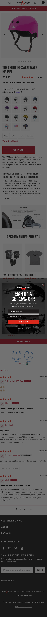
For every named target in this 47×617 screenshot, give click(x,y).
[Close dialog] (43, 285)
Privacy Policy (28, 326)
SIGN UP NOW (23, 322)
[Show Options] (37, 316)
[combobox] (23, 316)
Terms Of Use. (36, 326)
